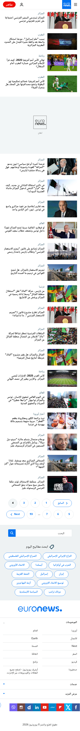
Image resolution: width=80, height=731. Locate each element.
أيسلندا (39, 565)
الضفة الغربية (22, 574)
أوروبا (74, 630)
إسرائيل (44, 574)
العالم (41, 223)
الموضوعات (71, 622)
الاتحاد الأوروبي (17, 565)
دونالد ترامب (55, 592)
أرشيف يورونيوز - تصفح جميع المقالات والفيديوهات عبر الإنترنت (22, 671)
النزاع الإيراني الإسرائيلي (59, 556)
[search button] (12, 533)
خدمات (73, 684)
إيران (61, 574)
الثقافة (35, 654)
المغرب (41, 34)
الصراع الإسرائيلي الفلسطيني (22, 556)
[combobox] (40, 533)
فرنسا (41, 286)
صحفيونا (73, 669)
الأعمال (74, 638)
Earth (34, 638)
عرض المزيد (71, 694)
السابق (61, 503)
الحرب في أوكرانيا (62, 565)
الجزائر (41, 13)
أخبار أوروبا (38, 414)
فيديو (74, 662)
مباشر (9, 4)
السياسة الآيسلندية (28, 592)
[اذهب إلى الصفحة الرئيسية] (66, 4)
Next (17, 514)
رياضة (41, 55)
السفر (74, 654)
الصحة (35, 646)
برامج (35, 662)
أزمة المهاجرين (23, 583)
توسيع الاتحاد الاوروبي (52, 583)
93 (31, 514)
